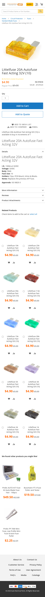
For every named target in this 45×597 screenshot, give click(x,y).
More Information (9, 190)
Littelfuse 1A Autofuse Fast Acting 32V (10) (34, 429)
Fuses (29, 19)
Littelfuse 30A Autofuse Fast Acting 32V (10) (34, 338)
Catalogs (36, 575)
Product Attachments (11, 200)
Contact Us (32, 559)
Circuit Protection (17, 19)
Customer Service (16, 564)
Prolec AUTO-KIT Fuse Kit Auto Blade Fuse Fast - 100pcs (11, 490)
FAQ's (12, 575)
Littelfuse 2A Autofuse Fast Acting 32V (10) (12, 429)
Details (5, 151)
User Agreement (33, 570)
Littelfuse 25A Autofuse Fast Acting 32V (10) (34, 248)
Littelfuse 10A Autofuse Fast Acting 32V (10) (12, 248)
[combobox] (22, 11)
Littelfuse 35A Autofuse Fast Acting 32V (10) (12, 293)
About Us (17, 559)
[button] (29, 4)
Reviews (5, 195)
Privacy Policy (36, 564)
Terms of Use (15, 570)
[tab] (22, 151)
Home (4, 19)
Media (23, 575)
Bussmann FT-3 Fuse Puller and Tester (32, 489)
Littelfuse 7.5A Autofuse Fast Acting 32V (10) (34, 293)
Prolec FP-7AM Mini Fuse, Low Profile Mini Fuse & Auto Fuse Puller (11, 532)
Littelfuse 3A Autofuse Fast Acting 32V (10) (34, 384)
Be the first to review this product (13, 79)
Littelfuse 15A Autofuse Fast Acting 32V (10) (12, 338)
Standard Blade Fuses (9, 21)
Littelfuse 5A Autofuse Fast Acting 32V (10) (12, 384)
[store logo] (15, 4)
